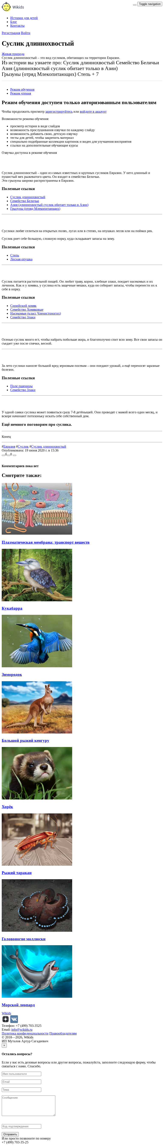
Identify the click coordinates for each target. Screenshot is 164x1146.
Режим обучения (22, 89)
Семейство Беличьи (24, 201)
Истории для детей (24, 18)
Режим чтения (20, 93)
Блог (13, 22)
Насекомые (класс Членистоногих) (35, 313)
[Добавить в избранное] (14, 455)
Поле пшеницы (21, 386)
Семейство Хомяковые (26, 309)
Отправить (10, 1134)
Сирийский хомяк (23, 306)
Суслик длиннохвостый (27, 197)
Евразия (9, 446)
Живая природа (13, 54)
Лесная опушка (21, 259)
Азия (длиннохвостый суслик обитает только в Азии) (49, 205)
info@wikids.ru (21, 1029)
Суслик (23, 446)
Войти (25, 33)
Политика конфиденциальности (25, 1033)
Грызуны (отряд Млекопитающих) (35, 208)
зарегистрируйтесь (59, 111)
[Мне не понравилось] (8, 455)
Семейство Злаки (22, 317)
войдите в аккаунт (93, 111)
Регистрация (11, 33)
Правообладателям (63, 1033)
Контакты (17, 25)
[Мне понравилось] (3, 455)
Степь (14, 255)
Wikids (6, 1013)
